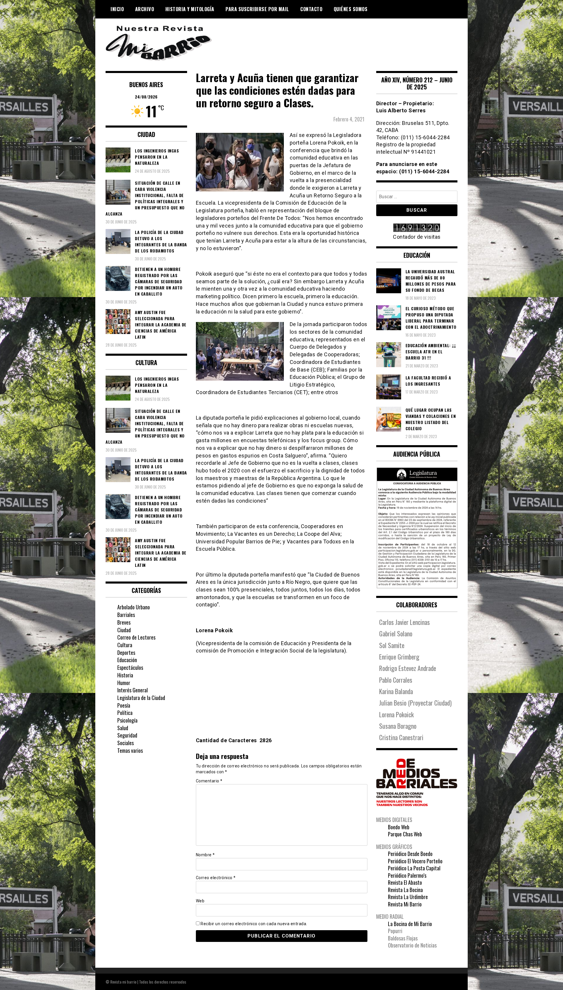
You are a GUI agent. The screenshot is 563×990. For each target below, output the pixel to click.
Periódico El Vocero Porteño (415, 861)
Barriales (126, 614)
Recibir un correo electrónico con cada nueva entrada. (254, 923)
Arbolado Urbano (133, 607)
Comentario (209, 781)
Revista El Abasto (405, 882)
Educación (127, 660)
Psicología (127, 720)
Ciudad (124, 630)
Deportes (126, 652)
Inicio (117, 9)
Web (200, 901)
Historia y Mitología (189, 9)
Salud (122, 728)
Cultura (124, 645)
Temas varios (130, 750)
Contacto (311, 9)
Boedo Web (398, 827)
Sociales (125, 743)
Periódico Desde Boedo (410, 853)
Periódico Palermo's (407, 875)
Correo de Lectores (136, 637)
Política (125, 712)
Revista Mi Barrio (405, 904)
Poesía (123, 705)
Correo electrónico (216, 877)
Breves (123, 622)
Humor (123, 682)
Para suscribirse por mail (257, 9)
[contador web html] (417, 228)
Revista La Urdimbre (408, 897)
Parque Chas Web (405, 834)
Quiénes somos (351, 9)
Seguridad (127, 735)
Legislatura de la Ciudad (141, 697)
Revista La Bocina (405, 890)
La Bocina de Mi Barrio (410, 924)
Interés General (132, 690)
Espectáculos (130, 667)
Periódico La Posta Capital (414, 868)
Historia (125, 675)
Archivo (144, 9)
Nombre (205, 854)
